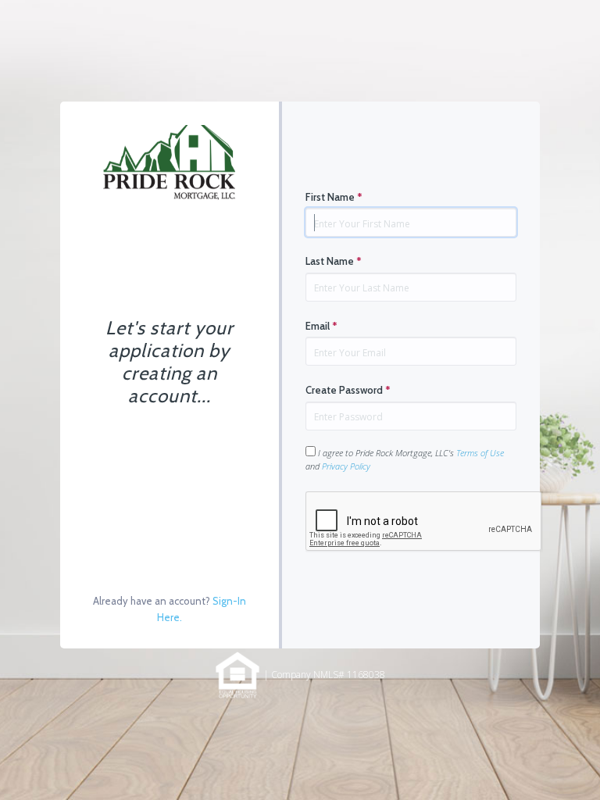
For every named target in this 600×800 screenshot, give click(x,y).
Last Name (333, 261)
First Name (333, 197)
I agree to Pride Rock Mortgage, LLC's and (404, 459)
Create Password (348, 390)
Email (321, 326)
